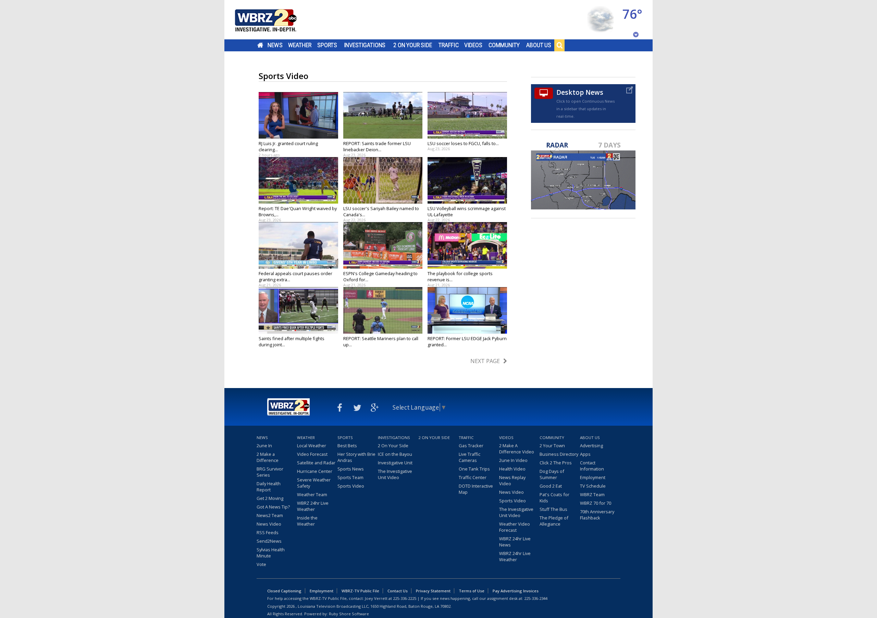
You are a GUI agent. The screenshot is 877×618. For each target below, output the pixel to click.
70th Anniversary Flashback (597, 514)
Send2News (269, 541)
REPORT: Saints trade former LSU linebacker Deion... (377, 146)
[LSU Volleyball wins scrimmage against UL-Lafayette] (467, 180)
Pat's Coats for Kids (554, 497)
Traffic (448, 45)
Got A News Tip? (273, 507)
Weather (299, 45)
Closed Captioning (284, 590)
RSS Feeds (268, 532)
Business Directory (559, 454)
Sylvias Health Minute (271, 552)
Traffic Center (472, 477)
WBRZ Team (592, 494)
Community (504, 45)
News (275, 45)
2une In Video (513, 460)
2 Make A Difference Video (516, 448)
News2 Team (270, 515)
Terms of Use (471, 590)
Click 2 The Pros (556, 463)
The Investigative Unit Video (395, 474)
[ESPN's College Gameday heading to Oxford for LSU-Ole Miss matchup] (383, 245)
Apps (585, 454)
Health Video (512, 469)
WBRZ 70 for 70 (595, 503)
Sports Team (350, 477)
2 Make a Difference (268, 457)
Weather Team (312, 494)
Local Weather (311, 445)
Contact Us (397, 590)
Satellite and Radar (316, 463)
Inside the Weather (307, 521)
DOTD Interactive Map (476, 489)
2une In (264, 445)
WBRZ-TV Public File (360, 590)
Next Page (485, 361)
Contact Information (592, 466)
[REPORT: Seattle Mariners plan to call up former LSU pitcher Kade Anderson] (383, 310)
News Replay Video (512, 480)
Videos (473, 45)
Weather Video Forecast (514, 527)
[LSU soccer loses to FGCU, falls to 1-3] (467, 115)
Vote (261, 564)
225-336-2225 (404, 598)
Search (559, 45)
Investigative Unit (395, 463)
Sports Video (350, 486)
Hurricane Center (314, 471)
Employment (592, 477)
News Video (269, 524)
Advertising (591, 445)
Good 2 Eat (551, 486)
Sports (327, 45)
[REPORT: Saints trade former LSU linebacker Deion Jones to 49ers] (383, 115)
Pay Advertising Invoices (516, 590)
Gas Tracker (471, 445)
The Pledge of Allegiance (554, 521)
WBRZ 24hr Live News (515, 542)
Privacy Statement (433, 590)
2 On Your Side (412, 45)
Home (260, 45)
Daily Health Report (269, 486)
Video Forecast (312, 454)
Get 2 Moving (270, 498)
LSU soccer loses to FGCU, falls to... (463, 143)
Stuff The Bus (553, 509)
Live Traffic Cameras (469, 457)
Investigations (365, 45)
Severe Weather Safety (314, 483)
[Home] (274, 20)
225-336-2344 (535, 598)
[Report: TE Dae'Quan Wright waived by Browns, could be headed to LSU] (298, 180)
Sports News (350, 469)
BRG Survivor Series (270, 472)
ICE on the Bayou (395, 454)
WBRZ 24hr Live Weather (313, 506)
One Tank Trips (474, 469)
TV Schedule (593, 486)
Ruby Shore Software (349, 613)
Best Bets (347, 445)
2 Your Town (552, 445)
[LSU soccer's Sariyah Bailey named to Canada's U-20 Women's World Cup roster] (383, 180)
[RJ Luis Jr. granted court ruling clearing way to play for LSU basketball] (298, 115)
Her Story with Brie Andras (356, 457)
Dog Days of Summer (552, 474)
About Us (538, 45)
